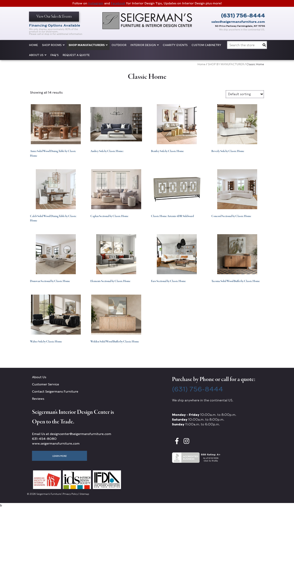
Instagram (95, 3)
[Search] (264, 45)
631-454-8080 (44, 439)
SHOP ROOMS (52, 45)
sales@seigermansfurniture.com (238, 22)
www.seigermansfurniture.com (56, 443)
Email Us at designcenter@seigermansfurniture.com (71, 434)
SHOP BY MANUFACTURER (226, 64)
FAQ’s (54, 55)
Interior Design (143, 45)
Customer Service (45, 384)
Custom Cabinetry (206, 45)
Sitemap (84, 493)
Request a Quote (76, 55)
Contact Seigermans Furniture (55, 391)
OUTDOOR (119, 45)
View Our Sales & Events (54, 16)
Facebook (118, 3)
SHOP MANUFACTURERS (87, 45)
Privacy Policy (70, 493)
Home (33, 45)
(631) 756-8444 (243, 15)
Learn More (59, 456)
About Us (36, 55)
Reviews (38, 399)
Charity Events (175, 45)
